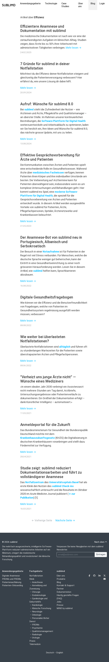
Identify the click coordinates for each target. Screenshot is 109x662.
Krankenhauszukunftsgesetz (37, 437)
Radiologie (37, 634)
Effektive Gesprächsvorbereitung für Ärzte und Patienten (50, 157)
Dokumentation (64, 592)
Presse (60, 605)
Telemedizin (35, 644)
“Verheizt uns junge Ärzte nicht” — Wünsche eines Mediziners (48, 379)
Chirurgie (36, 592)
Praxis (32, 641)
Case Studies (65, 5)
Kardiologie (37, 605)
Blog (93, 3)
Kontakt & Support (65, 585)
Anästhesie (37, 582)
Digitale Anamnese (11, 575)
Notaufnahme (51, 251)
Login (102, 3)
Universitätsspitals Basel (64, 482)
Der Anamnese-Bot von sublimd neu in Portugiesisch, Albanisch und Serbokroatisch (51, 241)
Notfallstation (36, 575)
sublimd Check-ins (63, 486)
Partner (60, 588)
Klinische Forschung (41, 608)
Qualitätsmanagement (42, 631)
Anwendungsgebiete (30, 3)
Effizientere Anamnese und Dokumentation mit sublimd (43, 28)
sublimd (29, 109)
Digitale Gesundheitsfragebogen (46, 297)
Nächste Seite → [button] (65, 520)
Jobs (59, 601)
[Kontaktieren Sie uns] (104, 579)
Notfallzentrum (34, 482)
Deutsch (50, 652)
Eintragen (100, 554)
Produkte (61, 579)
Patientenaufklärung (11, 582)
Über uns (80, 5)
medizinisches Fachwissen (48, 172)
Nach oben (99, 542)
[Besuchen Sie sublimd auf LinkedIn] (99, 575)
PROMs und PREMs (11, 579)
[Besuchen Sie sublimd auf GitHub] (94, 575)
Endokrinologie (39, 595)
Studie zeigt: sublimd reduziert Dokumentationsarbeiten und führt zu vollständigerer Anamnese (51, 472)
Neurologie (37, 611)
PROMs (35, 624)
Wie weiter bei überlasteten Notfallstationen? (42, 339)
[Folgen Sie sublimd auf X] (104, 575)
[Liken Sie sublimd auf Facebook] (89, 575)
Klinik (31, 579)
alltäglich (64, 346)
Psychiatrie (37, 628)
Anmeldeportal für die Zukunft (45, 425)
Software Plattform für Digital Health (63, 120)
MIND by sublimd (65, 608)
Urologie (36, 637)
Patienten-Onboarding (12, 585)
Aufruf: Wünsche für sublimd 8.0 (46, 104)
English (59, 652)
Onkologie (36, 615)
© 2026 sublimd (9, 542)
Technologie (51, 3)
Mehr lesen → (73, 47)
